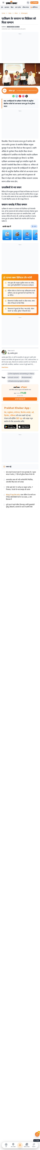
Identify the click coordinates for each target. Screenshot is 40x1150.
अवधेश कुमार (14, 353)
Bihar (16, 13)
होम (2, 7)
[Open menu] (3, 2)
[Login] (20, 1145)
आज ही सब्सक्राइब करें (20, 399)
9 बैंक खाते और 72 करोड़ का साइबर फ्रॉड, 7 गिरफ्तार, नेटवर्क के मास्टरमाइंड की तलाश (19, 488)
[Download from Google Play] (10, 427)
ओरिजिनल (35, 7)
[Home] (11, 2)
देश (5, 412)
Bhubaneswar (26, 377)
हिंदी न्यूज (19, 418)
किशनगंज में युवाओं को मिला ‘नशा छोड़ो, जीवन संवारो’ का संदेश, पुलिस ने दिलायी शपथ (21, 309)
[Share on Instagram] (23, 96)
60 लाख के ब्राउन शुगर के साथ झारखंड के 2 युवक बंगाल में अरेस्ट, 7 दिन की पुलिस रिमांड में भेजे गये (21, 473)
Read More (5, 367)
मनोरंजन (17, 412)
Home (3, 13)
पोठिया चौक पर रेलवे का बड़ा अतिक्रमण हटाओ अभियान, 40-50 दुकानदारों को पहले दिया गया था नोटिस (21, 292)
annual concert (13, 377)
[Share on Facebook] (16, 96)
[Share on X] (26, 96)
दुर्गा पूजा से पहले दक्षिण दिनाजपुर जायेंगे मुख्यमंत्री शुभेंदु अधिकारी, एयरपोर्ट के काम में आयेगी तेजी (20, 505)
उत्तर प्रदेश (18, 7)
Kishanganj (24, 13)
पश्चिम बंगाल (25, 7)
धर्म (33, 412)
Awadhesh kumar (13, 27)
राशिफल (13, 415)
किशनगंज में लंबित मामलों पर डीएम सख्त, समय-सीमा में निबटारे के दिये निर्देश (21, 302)
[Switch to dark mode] (28, 2)
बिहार (12, 7)
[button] (20, 74)
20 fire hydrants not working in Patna (21, 374)
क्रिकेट (6, 415)
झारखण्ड (7, 7)
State (9, 13)
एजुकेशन (10, 412)
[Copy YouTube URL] (20, 96)
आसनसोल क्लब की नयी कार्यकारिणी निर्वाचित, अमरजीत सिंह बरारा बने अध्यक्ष (19, 480)
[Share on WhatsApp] (13, 96)
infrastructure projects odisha (18, 381)
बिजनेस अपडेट (26, 412)
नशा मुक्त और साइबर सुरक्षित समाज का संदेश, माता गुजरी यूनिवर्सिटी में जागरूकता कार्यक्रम (21, 284)
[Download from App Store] (24, 427)
